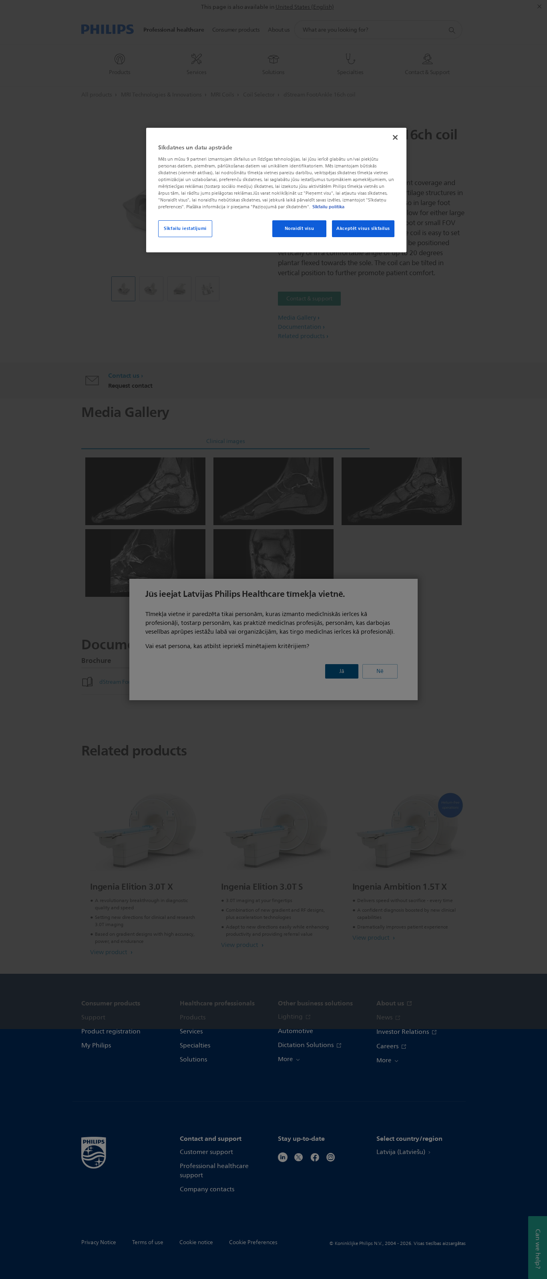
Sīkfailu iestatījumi (185, 228)
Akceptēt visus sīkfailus (363, 228)
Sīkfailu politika (328, 207)
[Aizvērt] (395, 137)
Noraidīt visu (299, 228)
